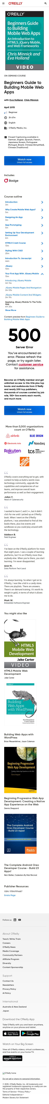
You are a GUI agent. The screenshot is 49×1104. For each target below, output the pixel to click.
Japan (6, 1010)
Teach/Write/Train (12, 939)
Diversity (7, 963)
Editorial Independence (12, 1095)
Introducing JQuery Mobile (18, 281)
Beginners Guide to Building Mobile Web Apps (24, 318)
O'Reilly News (9, 947)
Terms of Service (9, 1092)
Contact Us (8, 981)
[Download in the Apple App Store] (11, 1035)
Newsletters (8, 985)
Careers (6, 943)
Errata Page (9, 895)
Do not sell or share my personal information (21, 1079)
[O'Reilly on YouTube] (19, 920)
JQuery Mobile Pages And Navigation (23, 289)
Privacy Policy (9, 989)
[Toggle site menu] (3, 3)
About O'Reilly (11, 933)
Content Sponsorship (13, 967)
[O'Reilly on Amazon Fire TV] (12, 1060)
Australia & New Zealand (15, 1006)
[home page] (15, 3)
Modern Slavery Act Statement (15, 1097)
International (10, 1001)
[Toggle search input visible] (45, 3)
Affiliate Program (11, 959)
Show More (10, 310)
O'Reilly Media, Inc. (18, 128)
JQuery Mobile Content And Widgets (23, 296)
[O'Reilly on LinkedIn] (15, 920)
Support (7, 975)
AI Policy (7, 993)
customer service (31, 364)
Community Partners (12, 955)
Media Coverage (11, 951)
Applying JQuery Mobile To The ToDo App (23, 304)
